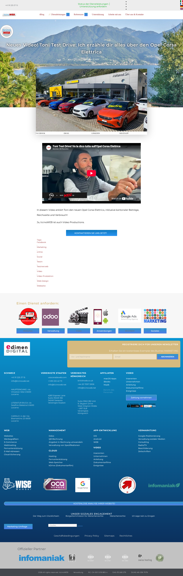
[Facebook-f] (7, 362)
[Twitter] (15, 362)
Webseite (41, 286)
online (40, 252)
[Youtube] (47, 362)
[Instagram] (23, 362)
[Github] (54, 362)
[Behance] (39, 362)
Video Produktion (45, 276)
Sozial (39, 257)
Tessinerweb (42, 266)
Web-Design (42, 281)
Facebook (41, 242)
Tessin (39, 261)
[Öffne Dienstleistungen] (68, 14)
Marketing (41, 247)
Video (39, 271)
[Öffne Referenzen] (86, 14)
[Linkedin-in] (31, 362)
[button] (50, 133)
